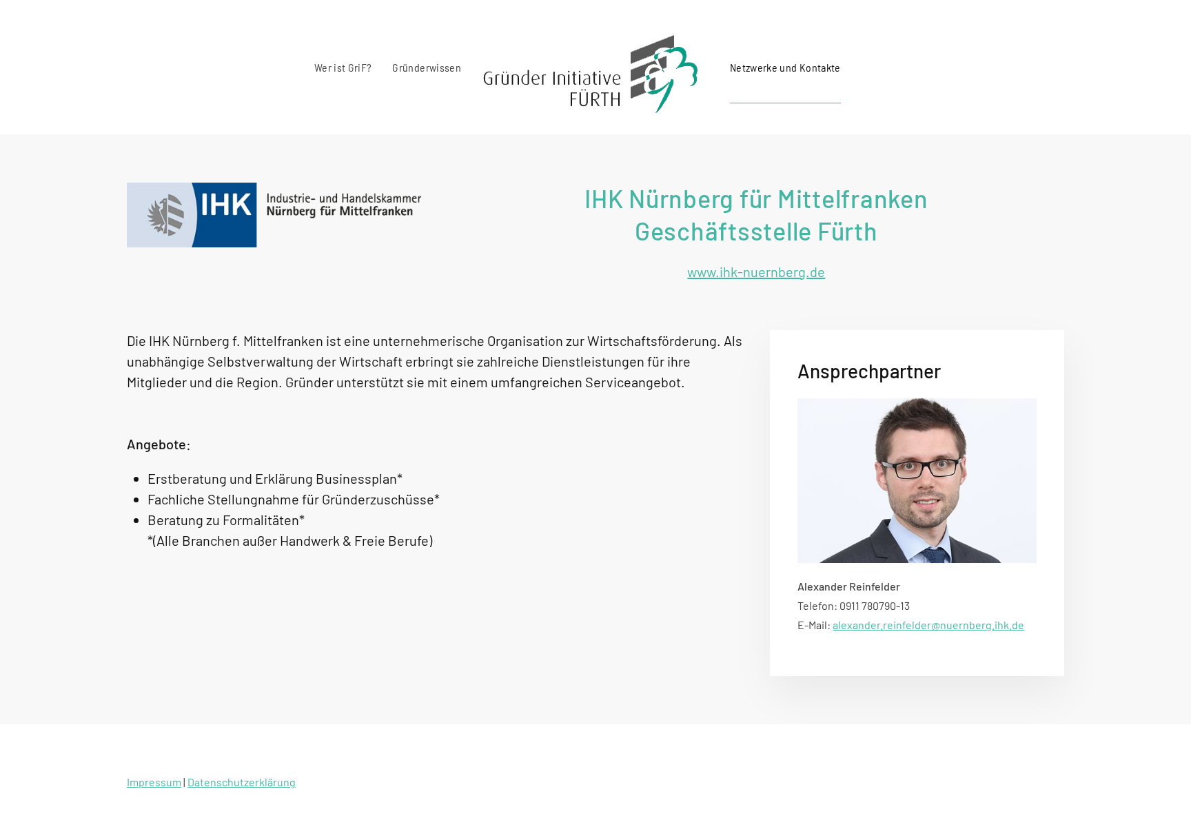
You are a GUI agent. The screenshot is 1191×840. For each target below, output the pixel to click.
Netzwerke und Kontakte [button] (785, 67)
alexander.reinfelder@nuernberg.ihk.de (928, 624)
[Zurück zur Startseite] (595, 67)
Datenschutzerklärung (241, 781)
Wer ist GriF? (343, 67)
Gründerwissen (426, 67)
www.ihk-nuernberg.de (756, 271)
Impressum (154, 781)
